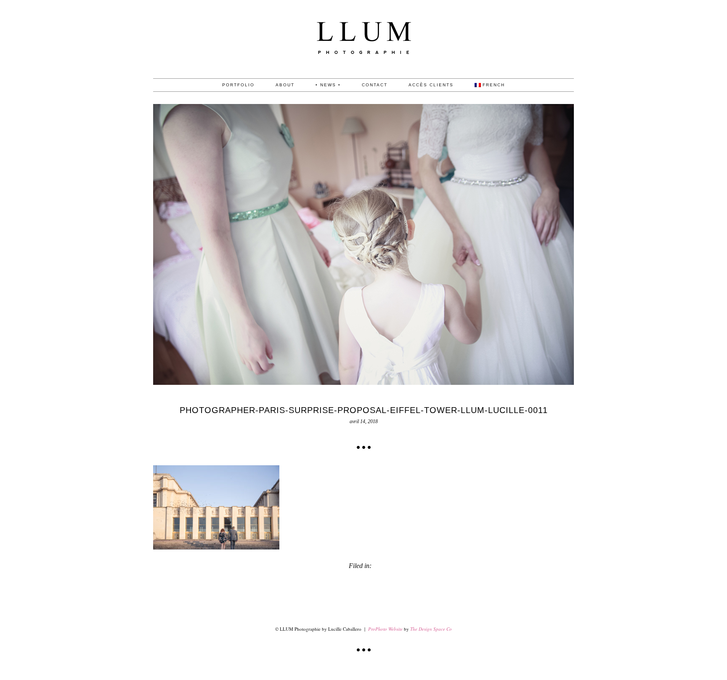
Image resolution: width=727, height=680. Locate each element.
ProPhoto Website (385, 629)
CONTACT (374, 85)
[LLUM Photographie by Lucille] (364, 76)
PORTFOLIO (238, 85)
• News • (328, 85)
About (285, 85)
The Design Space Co (431, 629)
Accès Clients (431, 85)
